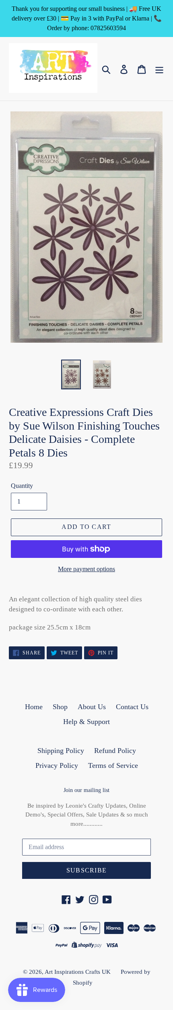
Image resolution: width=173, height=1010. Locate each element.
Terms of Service (113, 765)
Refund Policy (115, 751)
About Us (92, 707)
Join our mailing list (86, 790)
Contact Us (132, 707)
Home (34, 707)
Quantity (22, 485)
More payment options (86, 569)
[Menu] (159, 68)
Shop (60, 707)
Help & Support (86, 722)
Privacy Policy (56, 765)
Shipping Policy (60, 751)
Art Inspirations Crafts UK (78, 972)
